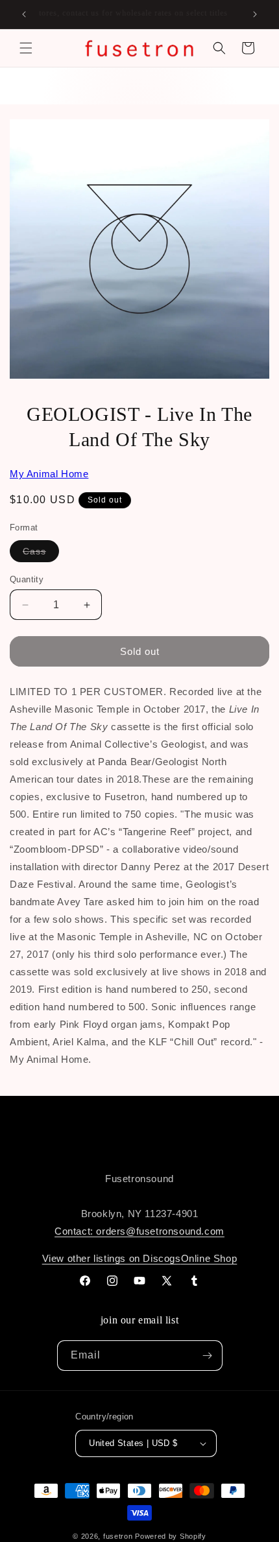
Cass (41, 553)
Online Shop (209, 1258)
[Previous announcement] (24, 14)
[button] (26, 48)
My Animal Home (49, 473)
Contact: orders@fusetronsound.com (139, 1231)
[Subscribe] (207, 1355)
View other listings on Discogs (111, 1258)
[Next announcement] (255, 14)
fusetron (118, 1536)
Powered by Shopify (170, 1536)
